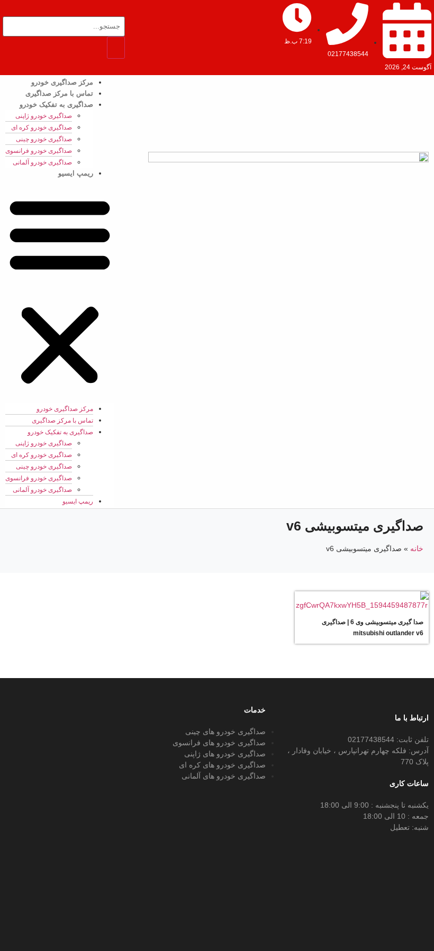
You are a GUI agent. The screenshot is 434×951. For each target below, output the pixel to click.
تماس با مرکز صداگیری (59, 93)
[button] (59, 291)
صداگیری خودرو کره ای (41, 127)
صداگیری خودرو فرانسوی (38, 150)
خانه (416, 548)
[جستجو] (116, 47)
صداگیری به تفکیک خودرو (56, 104)
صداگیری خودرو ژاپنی (43, 116)
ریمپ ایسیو (75, 173)
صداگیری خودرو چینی (44, 139)
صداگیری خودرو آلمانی (42, 162)
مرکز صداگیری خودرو (62, 82)
